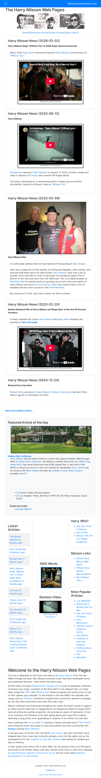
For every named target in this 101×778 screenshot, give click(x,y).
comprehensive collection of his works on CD (32, 753)
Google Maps (23, 509)
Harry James (78, 467)
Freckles (28, 698)
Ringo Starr (63, 319)
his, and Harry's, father (46, 284)
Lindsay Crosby (59, 470)
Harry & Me (81, 532)
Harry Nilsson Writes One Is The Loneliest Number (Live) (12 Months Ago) (18, 644)
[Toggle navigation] (5, 3)
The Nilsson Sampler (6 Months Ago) (16, 539)
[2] (25, 473)
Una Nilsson (82, 635)
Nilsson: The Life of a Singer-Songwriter (84, 538)
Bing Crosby (75, 470)
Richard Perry (16, 392)
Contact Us (50, 770)
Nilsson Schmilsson (62, 392)
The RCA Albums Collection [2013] (84, 629)
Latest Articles (56, 32)
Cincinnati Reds (56, 287)
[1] (20, 464)
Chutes (33, 175)
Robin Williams (32, 728)
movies (31, 722)
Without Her (42, 692)
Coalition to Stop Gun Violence (82, 641)
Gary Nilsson (79, 263)
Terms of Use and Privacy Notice (50, 775)
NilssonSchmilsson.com (82, 3)
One (78, 654)
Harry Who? (72, 32)
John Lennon (56, 733)
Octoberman (16, 172)
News (26, 32)
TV (41, 722)
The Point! (84, 722)
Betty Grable (32, 470)
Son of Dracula (29, 322)
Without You (17, 55)
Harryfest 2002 (17, 281)
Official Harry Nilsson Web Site (83, 561)
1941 (27, 692)
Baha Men (81, 657)
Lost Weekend (83, 600)
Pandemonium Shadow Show (45, 686)
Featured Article (39, 32)
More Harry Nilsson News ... (19, 410)
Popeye (12, 728)
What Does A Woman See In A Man (84, 607)
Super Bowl (28, 52)
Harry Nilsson (39, 172)
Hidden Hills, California (19, 456)
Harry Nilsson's (62, 52)
